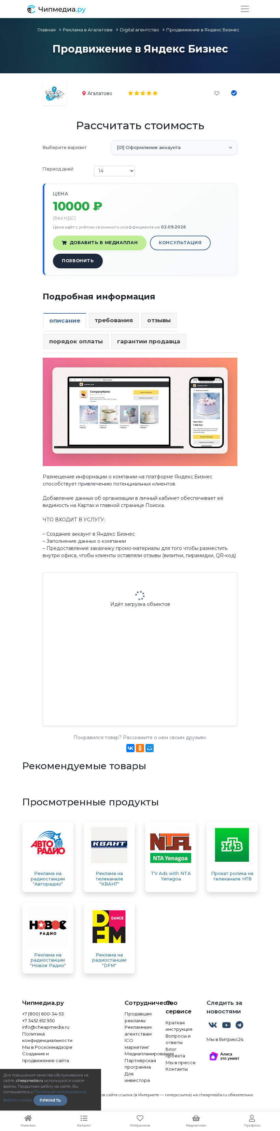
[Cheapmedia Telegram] (239, 1026)
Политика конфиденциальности (47, 1037)
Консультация (180, 242)
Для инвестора (137, 1077)
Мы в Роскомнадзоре (47, 1047)
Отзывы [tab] (159, 320)
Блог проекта (175, 1052)
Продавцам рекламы (138, 1017)
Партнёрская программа (140, 1064)
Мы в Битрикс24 (225, 1039)
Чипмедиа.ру (43, 1002)
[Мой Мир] (149, 748)
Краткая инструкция (179, 1026)
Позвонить (78, 260)
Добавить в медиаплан (104, 242)
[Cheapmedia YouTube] (227, 1026)
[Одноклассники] (140, 748)
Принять (50, 1100)
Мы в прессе (181, 1062)
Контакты (177, 1069)
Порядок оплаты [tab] (76, 341)
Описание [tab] (64, 320)
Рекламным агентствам (138, 1030)
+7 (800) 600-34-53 (43, 1013)
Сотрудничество (140, 1002)
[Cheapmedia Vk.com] (213, 1026)
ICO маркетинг (137, 1044)
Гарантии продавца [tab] (148, 341)
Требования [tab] (114, 320)
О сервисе (179, 1007)
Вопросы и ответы (178, 1039)
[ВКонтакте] (130, 748)
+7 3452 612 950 (38, 1020)
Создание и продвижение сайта (45, 1057)
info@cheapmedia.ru (45, 1027)
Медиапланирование (140, 1053)
